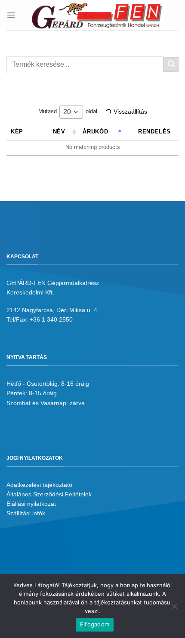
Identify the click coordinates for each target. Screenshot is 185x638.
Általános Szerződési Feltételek (49, 494)
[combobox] (71, 112)
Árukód (95, 132)
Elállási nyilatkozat (31, 503)
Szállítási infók (25, 513)
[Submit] (171, 64)
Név (59, 132)
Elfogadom (94, 624)
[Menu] (10, 15)
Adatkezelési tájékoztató (39, 484)
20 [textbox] (67, 111)
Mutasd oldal (67, 111)
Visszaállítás (130, 111)
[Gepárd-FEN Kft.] (97, 15)
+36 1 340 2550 (51, 319)
